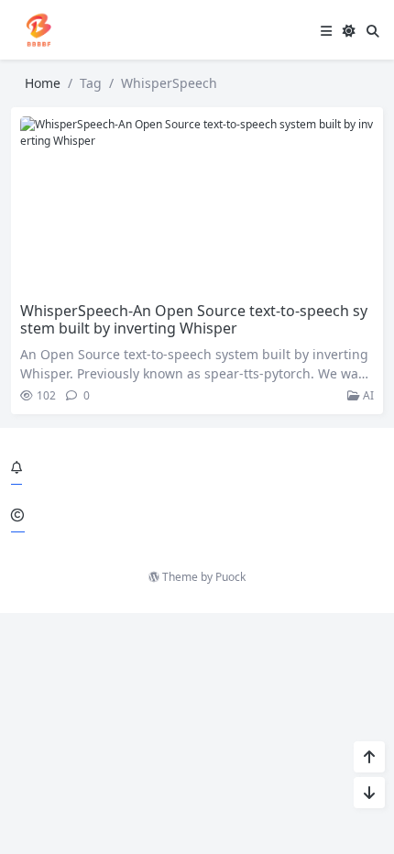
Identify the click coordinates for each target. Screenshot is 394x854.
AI (367, 395)
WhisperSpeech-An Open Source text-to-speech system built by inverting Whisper (193, 319)
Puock (230, 577)
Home (42, 83)
